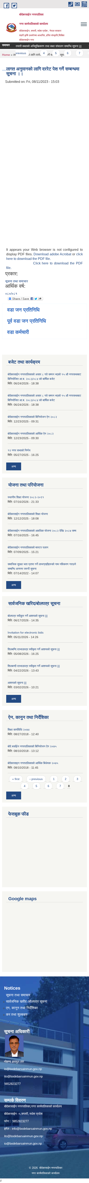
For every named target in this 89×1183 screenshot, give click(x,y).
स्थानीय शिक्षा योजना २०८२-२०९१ (26, 497)
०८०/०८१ (11, 293)
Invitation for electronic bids (25, 632)
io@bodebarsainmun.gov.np (23, 1069)
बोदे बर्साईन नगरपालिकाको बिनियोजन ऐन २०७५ (32, 746)
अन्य (13, 466)
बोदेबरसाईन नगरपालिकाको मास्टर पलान (28, 547)
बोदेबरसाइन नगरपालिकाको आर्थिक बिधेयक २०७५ (33, 763)
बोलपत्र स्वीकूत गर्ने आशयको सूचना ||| (28, 615)
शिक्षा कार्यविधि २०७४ (19, 729)
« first (15, 779)
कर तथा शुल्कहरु (17, 1015)
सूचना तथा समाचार (16, 281)
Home (6, 54)
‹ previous (36, 779)
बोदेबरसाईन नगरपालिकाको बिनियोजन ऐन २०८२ (32, 417)
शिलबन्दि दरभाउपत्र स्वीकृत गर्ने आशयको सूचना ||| (34, 649)
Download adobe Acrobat (53, 254)
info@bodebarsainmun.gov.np (32, 1128)
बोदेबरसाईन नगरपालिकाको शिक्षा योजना (28, 514)
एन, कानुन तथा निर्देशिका (22, 1008)
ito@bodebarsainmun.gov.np (23, 1076)
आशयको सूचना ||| (17, 682)
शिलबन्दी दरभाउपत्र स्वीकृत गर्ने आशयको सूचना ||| (34, 666)
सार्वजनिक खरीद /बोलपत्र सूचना (26, 1001)
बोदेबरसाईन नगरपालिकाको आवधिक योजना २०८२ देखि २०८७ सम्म (42, 530)
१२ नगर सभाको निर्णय (19, 450)
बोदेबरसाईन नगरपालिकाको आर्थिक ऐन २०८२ (31, 433)
